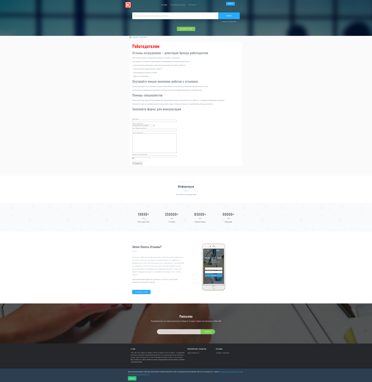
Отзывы (164, 5)
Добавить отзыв (186, 29)
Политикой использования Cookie (230, 372)
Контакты (192, 5)
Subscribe (208, 332)
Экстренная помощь (178, 5)
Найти (229, 16)
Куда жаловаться (193, 353)
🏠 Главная (133, 37)
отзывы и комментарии (229, 21)
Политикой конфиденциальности (139, 374)
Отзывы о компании (222, 353)
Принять (132, 378)
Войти (230, 4)
